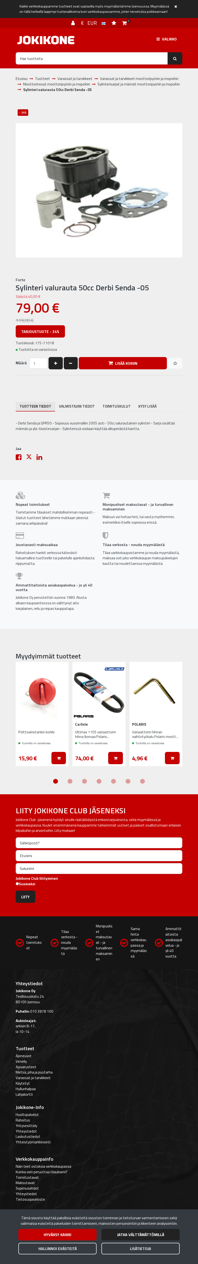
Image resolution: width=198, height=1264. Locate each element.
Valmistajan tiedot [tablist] (77, 406)
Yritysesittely (26, 1125)
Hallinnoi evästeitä (57, 1248)
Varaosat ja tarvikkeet (33, 1078)
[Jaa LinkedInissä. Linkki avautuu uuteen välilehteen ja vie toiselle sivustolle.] (41, 458)
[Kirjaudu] (73, 23)
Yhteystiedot (26, 1131)
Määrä (21, 363)
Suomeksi (27, 884)
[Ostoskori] (124, 23)
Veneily (21, 1061)
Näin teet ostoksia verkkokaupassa (43, 1166)
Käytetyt (23, 1083)
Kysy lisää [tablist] (147, 406)
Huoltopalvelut (27, 1114)
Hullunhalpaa (26, 1089)
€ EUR (91, 23)
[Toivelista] (114, 23)
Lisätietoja (140, 1248)
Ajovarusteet (26, 1067)
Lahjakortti (24, 1094)
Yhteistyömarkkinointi (33, 1142)
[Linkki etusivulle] (46, 40)
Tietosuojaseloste (30, 1199)
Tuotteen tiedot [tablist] (35, 406)
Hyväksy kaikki (57, 1235)
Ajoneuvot (24, 1056)
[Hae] (175, 58)
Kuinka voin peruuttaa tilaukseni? (41, 1172)
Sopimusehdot (27, 1188)
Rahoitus (23, 1120)
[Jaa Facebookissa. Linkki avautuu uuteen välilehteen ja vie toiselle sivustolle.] (21, 458)
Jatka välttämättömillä (140, 1235)
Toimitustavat (27, 1177)
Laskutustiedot (28, 1136)
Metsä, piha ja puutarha (34, 1072)
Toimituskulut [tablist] (116, 406)
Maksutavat (25, 1183)
